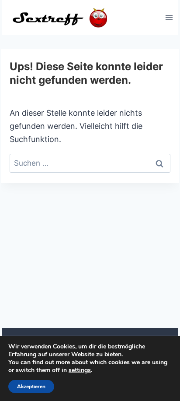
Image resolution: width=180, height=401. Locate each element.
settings (80, 370)
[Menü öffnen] (169, 17)
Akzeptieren (31, 386)
